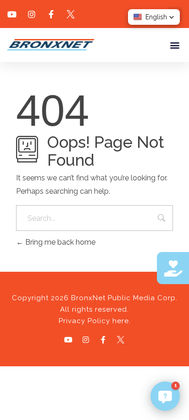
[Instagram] (85, 339)
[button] (174, 44)
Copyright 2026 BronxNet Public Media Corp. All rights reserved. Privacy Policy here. (95, 309)
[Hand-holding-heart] (173, 268)
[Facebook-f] (103, 339)
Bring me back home (59, 242)
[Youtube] (68, 339)
